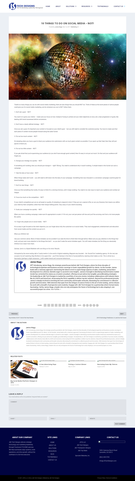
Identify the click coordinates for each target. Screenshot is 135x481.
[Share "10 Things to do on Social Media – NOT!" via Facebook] (45, 305)
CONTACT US (52, 460)
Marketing (74, 27)
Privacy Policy (101, 478)
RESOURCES (52, 451)
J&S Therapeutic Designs (82, 448)
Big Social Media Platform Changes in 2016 (24, 381)
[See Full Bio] (60, 289)
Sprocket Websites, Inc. (82, 455)
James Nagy (58, 27)
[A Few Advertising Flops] (53, 361)
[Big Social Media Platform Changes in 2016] (24, 369)
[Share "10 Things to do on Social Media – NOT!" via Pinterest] (56, 305)
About (58, 6)
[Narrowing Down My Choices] (110, 361)
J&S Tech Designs (82, 445)
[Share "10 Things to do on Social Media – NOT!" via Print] (74, 305)
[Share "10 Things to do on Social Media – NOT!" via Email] (71, 305)
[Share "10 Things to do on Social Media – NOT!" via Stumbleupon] (67, 305)
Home (48, 6)
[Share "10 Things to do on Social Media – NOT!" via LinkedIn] (60, 305)
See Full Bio (55, 289)
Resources (86, 6)
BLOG (52, 454)
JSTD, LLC (82, 442)
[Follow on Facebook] (106, 467)
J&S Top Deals (82, 450)
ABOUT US (52, 445)
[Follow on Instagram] (110, 467)
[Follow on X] (115, 467)
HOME (52, 442)
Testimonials (102, 6)
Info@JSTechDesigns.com (107, 461)
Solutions (70, 6)
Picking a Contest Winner (77, 364)
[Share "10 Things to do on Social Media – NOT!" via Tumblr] (52, 305)
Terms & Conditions (111, 478)
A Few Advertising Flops (47, 364)
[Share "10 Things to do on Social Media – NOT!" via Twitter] (49, 305)
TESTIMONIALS (52, 457)
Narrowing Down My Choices (107, 364)
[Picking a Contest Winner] (82, 361)
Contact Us (118, 6)
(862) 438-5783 (104, 457)
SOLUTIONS (52, 448)
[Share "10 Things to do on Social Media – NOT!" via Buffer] (63, 305)
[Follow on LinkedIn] (120, 467)
